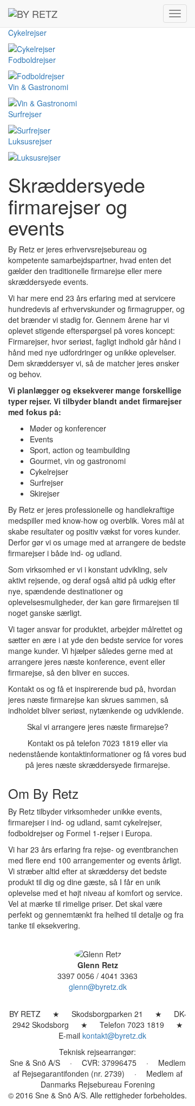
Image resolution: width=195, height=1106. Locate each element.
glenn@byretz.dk (98, 986)
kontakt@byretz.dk (114, 1035)
